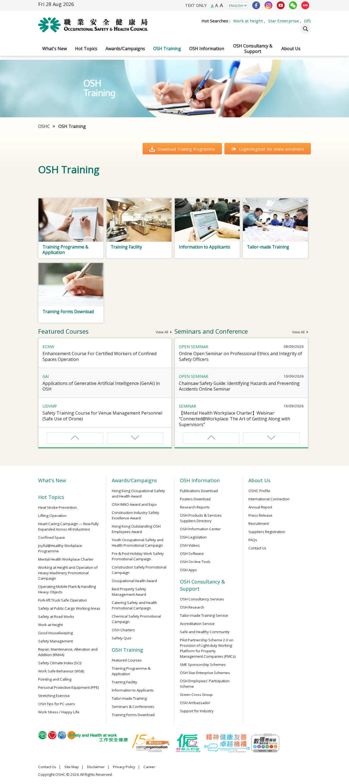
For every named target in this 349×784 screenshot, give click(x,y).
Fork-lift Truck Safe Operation (62, 600)
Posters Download (195, 498)
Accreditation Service (197, 623)
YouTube (281, 5)
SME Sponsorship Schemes (203, 664)
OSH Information (206, 49)
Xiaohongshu (305, 5)
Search (305, 28)
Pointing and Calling (54, 679)
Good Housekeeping (55, 632)
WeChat (293, 5)
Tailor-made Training (129, 698)
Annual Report (260, 507)
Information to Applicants (133, 690)
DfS (307, 20)
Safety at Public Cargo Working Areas (69, 608)
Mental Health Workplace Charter (66, 559)
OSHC (44, 126)
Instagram (268, 5)
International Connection (269, 498)
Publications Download (199, 490)
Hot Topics (86, 49)
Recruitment (258, 523)
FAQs (252, 539)
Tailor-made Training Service (204, 615)
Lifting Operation (52, 515)
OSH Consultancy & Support (252, 48)
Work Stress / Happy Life (58, 712)
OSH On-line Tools (195, 561)
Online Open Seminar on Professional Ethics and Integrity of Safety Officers (240, 356)
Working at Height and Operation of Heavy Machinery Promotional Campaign (68, 573)
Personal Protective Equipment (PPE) (68, 687)
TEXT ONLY (195, 5)
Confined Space (51, 537)
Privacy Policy (124, 766)
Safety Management (55, 641)
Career (149, 766)
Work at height (248, 20)
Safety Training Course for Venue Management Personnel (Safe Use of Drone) (102, 416)
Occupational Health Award (134, 580)
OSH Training (167, 49)
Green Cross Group (196, 694)
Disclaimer (96, 766)
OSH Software (192, 553)
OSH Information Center (200, 528)
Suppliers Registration (266, 531)
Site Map (71, 766)
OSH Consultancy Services (202, 599)
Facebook (256, 5)
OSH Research (192, 607)
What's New (54, 49)
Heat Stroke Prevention (57, 507)
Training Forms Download (133, 714)
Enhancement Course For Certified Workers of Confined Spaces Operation (100, 356)
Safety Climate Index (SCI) (60, 662)
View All (162, 332)
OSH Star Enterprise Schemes (205, 672)
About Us (290, 49)
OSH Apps (188, 569)
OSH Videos (190, 545)
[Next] (135, 438)
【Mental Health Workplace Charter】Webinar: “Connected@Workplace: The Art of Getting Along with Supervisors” (234, 418)
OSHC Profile (259, 490)
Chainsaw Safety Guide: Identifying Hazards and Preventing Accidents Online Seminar (239, 386)
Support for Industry (196, 710)
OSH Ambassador (195, 702)
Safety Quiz (121, 638)
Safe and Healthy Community (205, 631)
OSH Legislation (193, 537)
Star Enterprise (283, 20)
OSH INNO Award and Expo (134, 504)
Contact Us (257, 548)
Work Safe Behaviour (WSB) (61, 671)
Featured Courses (127, 660)
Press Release (260, 515)
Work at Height (50, 624)
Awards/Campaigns (125, 49)
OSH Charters (123, 629)
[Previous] (75, 438)
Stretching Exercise (54, 695)
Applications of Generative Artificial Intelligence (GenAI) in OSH (101, 386)
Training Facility (124, 682)
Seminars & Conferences (133, 706)
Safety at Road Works (56, 616)
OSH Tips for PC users (56, 703)
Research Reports (195, 507)
